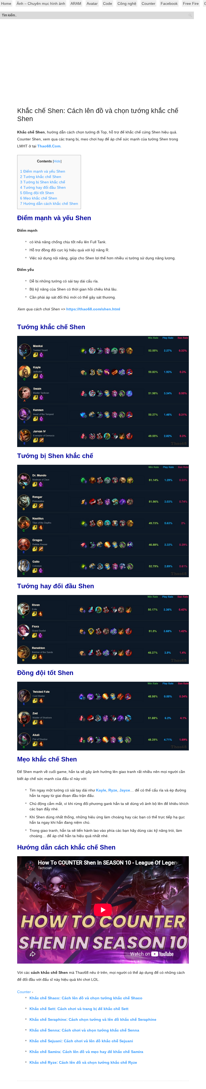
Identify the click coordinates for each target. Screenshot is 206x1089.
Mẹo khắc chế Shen (38, 198)
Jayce (124, 790)
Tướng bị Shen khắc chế (42, 182)
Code (107, 3)
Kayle (101, 790)
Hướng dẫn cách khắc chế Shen (49, 203)
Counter (148, 3)
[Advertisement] (103, 64)
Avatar (92, 3)
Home (6, 3)
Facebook (169, 3)
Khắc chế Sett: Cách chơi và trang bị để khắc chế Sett (79, 1009)
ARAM (76, 3)
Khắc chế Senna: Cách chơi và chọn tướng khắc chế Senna (84, 1030)
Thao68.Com (48, 146)
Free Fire (191, 3)
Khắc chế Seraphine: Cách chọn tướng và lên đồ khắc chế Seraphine (93, 1019)
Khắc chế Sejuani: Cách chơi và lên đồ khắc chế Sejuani (81, 1041)
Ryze (112, 790)
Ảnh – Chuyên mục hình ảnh (41, 3)
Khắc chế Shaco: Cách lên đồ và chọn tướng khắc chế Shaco (86, 998)
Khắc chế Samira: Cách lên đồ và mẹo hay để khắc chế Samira (86, 1052)
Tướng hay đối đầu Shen (43, 187)
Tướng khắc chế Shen (40, 177)
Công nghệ (126, 3)
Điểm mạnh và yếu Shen (42, 171)
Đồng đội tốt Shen (37, 193)
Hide (57, 161)
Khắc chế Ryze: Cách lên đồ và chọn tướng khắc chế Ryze (83, 1062)
